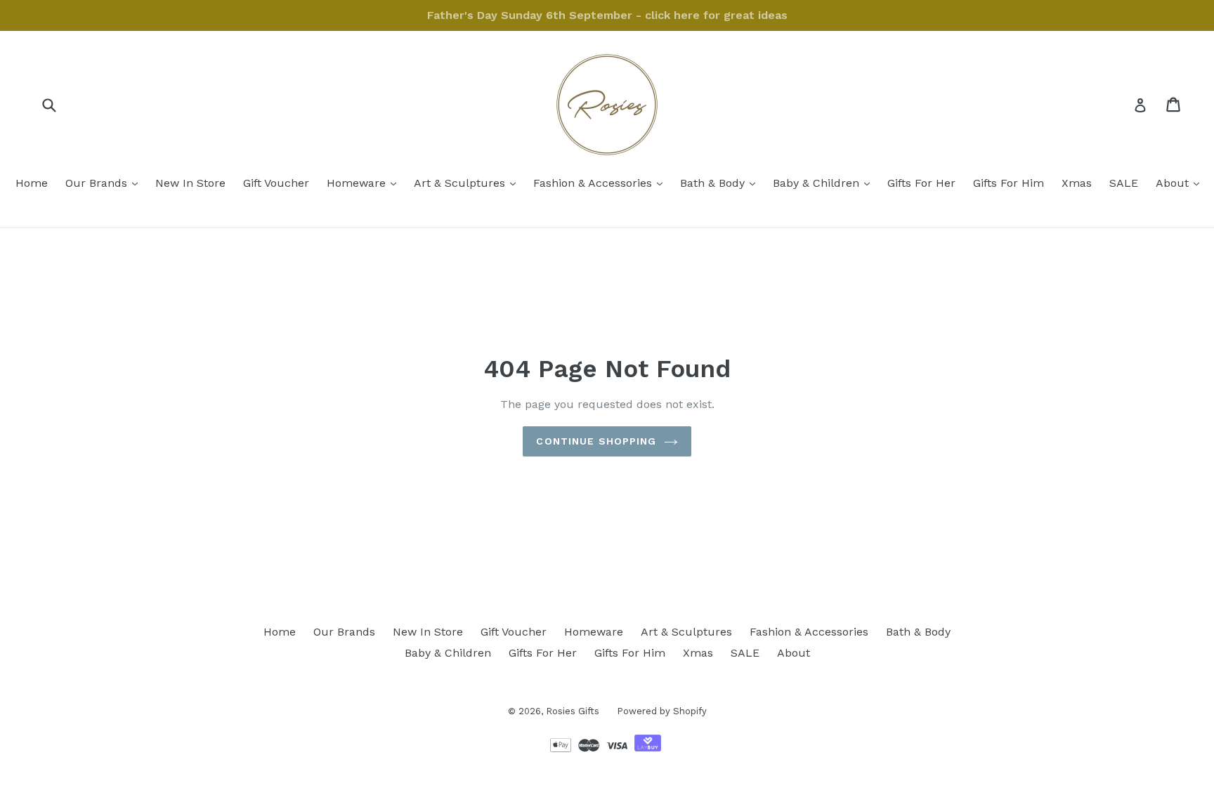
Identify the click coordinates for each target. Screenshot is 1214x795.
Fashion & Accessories (601, 183)
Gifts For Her (921, 183)
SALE (1123, 183)
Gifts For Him (1008, 183)
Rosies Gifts (572, 711)
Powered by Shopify (662, 711)
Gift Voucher (276, 183)
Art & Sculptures (468, 183)
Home (31, 183)
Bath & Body (721, 183)
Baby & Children (825, 183)
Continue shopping (596, 441)
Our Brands (105, 183)
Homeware (365, 183)
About (1181, 183)
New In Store (190, 183)
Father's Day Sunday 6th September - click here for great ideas (607, 15)
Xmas (1077, 183)
